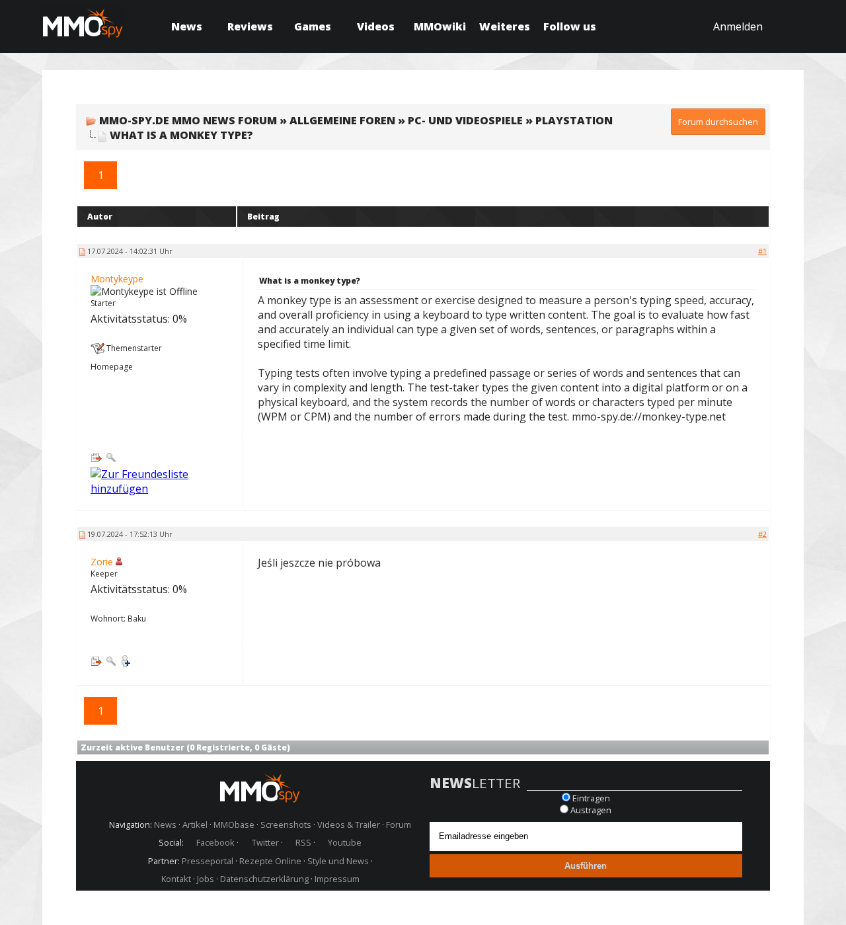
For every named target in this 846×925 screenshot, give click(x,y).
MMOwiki (440, 26)
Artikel (195, 824)
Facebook (215, 842)
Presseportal (207, 861)
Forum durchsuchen (718, 122)
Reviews (250, 26)
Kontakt (176, 879)
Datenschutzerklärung (264, 879)
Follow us (569, 26)
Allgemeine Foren (342, 120)
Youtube (345, 842)
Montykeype (117, 278)
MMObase (233, 824)
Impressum (337, 879)
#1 (762, 251)
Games (312, 26)
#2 (762, 534)
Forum (398, 824)
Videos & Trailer (348, 824)
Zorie (102, 561)
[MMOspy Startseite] (260, 790)
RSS (303, 842)
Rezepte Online (270, 861)
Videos (376, 26)
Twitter (265, 842)
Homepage (112, 366)
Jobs (205, 879)
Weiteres (504, 26)
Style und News (338, 861)
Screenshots (285, 824)
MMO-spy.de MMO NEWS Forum (188, 120)
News (186, 26)
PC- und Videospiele (465, 120)
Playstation (574, 120)
